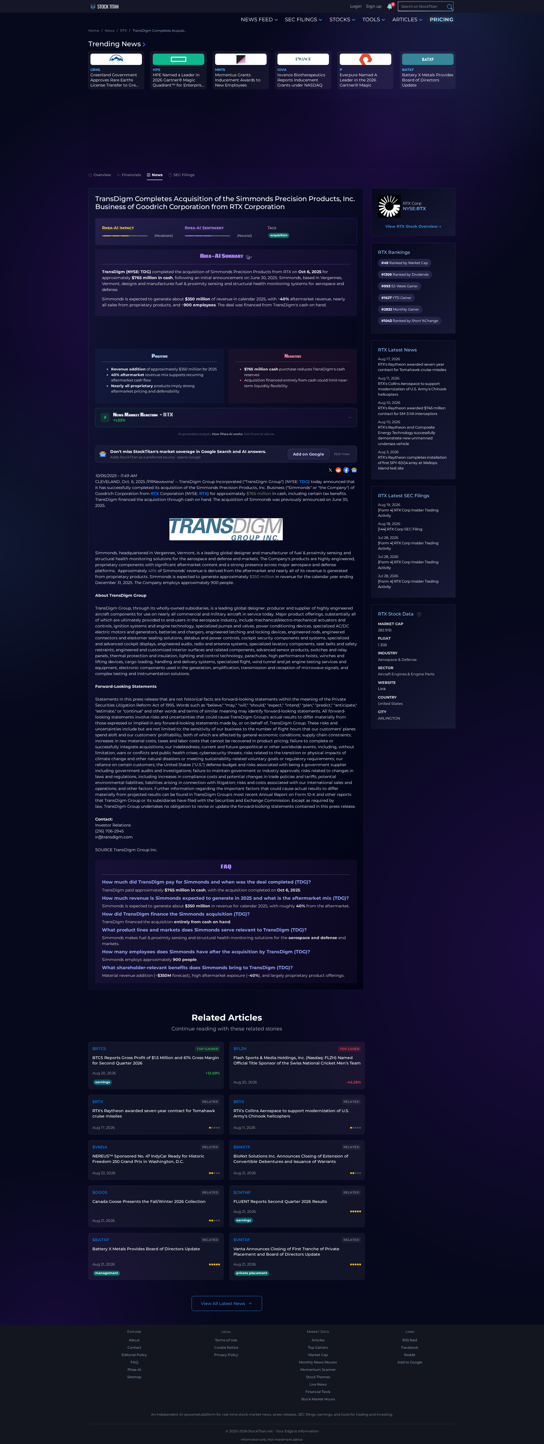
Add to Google (410, 1362)
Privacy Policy (226, 1355)
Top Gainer (207, 1049)
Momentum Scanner (318, 1369)
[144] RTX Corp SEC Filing (400, 529)
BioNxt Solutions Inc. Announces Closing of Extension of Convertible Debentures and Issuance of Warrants (290, 1159)
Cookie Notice (226, 1347)
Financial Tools (317, 1392)
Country (387, 697)
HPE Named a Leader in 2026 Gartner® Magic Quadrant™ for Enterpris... (178, 80)
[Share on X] (329, 470)
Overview (102, 174)
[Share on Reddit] (337, 470)
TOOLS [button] (371, 19)
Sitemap (134, 1377)
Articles (318, 1340)
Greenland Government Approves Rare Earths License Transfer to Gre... (114, 80)
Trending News (114, 44)
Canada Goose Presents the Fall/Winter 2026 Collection (149, 1201)
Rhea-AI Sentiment (204, 227)
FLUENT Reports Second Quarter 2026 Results (280, 1201)
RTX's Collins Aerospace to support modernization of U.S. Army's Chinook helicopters (412, 389)
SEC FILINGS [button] (301, 19)
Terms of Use (226, 1340)
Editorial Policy (134, 1355)
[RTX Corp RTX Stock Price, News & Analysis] (389, 206)
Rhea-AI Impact (118, 227)
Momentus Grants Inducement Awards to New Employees (237, 80)
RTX (155, 493)
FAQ (134, 1362)
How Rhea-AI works (227, 434)
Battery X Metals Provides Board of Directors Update (427, 80)
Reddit (409, 1355)
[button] (249, 257)
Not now (342, 454)
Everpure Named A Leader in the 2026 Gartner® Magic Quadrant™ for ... (358, 82)
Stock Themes (318, 1377)
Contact (134, 1347)
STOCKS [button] (340, 19)
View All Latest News (223, 1303)
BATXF (408, 70)
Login (356, 6)
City (382, 712)
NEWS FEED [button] (257, 19)
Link (382, 689)
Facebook (409, 1347)
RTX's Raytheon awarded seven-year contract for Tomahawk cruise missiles (153, 1113)
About (134, 1340)
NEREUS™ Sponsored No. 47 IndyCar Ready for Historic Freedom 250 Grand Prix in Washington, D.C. (148, 1159)
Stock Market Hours (318, 1399)
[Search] (450, 6)
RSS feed (409, 1340)
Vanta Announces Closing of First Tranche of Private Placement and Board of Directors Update (286, 1251)
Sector (385, 668)
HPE (156, 70)
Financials (131, 174)
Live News (318, 1384)
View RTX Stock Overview (413, 226)
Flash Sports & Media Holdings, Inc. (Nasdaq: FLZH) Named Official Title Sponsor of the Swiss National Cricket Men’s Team (297, 1060)
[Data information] (419, 614)
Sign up (373, 6)
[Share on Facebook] (345, 470)
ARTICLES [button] (404, 19)
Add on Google (308, 454)
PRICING (442, 19)
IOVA (281, 70)
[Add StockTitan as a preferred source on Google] (353, 470)
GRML (95, 70)
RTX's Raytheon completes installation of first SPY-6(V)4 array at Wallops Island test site (412, 462)
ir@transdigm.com (114, 837)
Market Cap (390, 624)
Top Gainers (318, 1347)
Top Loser (350, 1049)
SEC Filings (184, 174)
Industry (388, 653)
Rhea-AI (134, 1369)
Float (384, 638)
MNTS (220, 70)
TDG (303, 481)
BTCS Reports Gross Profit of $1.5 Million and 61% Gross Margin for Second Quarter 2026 (155, 1060)
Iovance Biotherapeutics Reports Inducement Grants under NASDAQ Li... (301, 82)
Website (387, 683)
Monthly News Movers (318, 1362)
